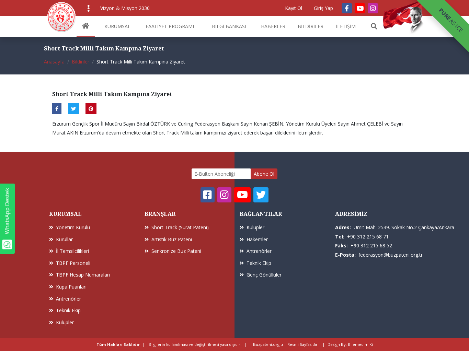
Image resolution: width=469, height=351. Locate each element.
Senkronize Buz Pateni (176, 251)
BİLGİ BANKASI (229, 26)
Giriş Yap (323, 8)
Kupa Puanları (71, 286)
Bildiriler (80, 61)
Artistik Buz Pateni (171, 239)
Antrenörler (68, 298)
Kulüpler (65, 322)
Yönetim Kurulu (73, 227)
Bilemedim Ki (360, 344)
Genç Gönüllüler (264, 274)
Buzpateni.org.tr (268, 344)
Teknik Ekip (68, 310)
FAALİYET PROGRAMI (170, 26)
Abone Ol (264, 174)
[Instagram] (373, 8)
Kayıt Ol (293, 8)
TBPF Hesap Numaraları (83, 274)
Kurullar (64, 239)
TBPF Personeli (73, 263)
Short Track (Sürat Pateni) (180, 227)
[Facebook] (347, 8)
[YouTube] (360, 8)
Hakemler (257, 239)
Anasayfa (54, 61)
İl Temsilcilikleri (72, 251)
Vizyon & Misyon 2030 (125, 8)
